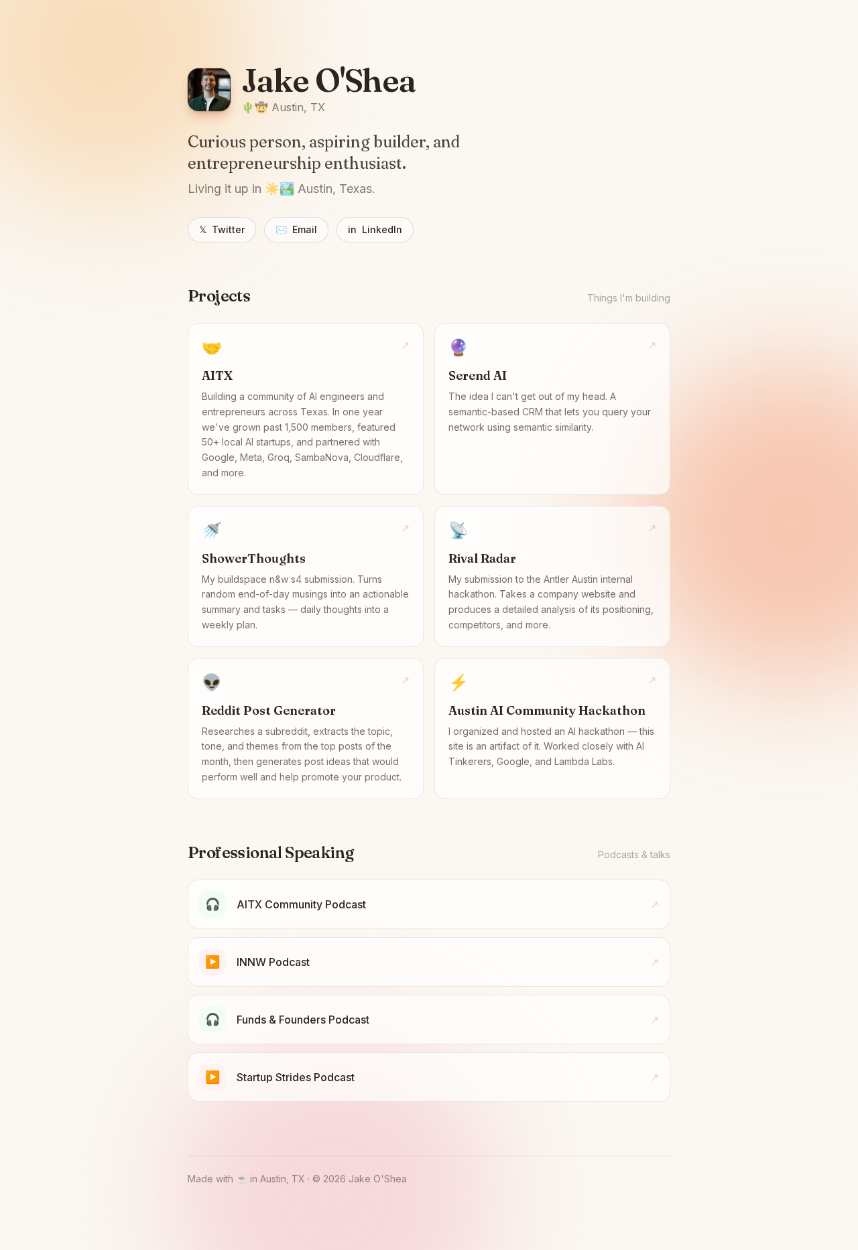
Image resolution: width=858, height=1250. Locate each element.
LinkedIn (375, 229)
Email (296, 229)
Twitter (222, 229)
